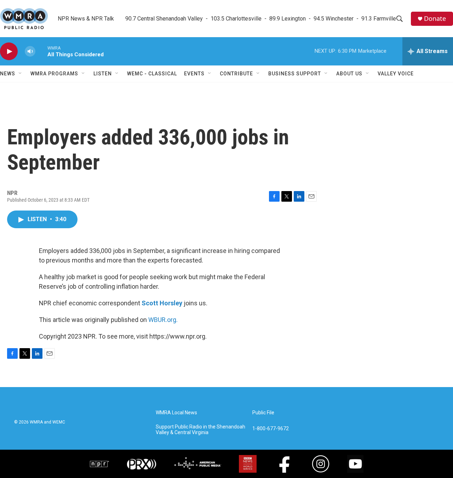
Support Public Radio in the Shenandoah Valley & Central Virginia (200, 429)
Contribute (236, 73)
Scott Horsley (162, 303)
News (7, 73)
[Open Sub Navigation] (20, 73)
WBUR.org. (163, 319)
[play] (9, 51)
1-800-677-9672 (270, 428)
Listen (102, 73)
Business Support (294, 73)
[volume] (30, 51)
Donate (435, 18)
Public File (263, 412)
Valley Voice (396, 73)
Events (194, 73)
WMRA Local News (176, 412)
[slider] (41, 51)
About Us (349, 73)
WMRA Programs (54, 73)
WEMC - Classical (152, 73)
